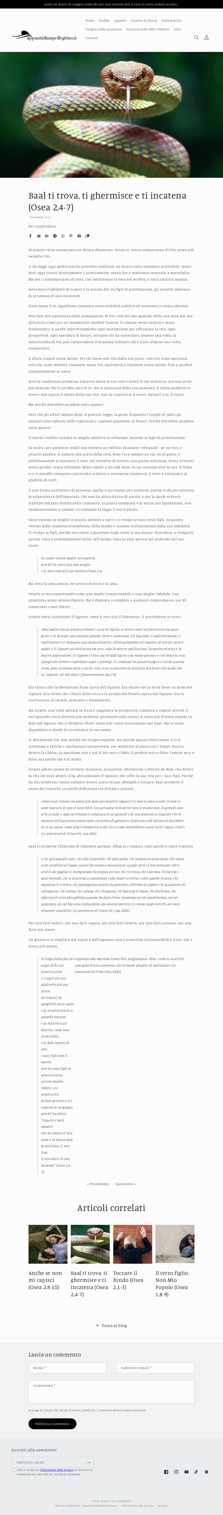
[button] (196, 37)
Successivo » (126, 1184)
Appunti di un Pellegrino (116, 1501)
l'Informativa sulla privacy (56, 1470)
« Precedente (98, 1184)
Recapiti (163, 1505)
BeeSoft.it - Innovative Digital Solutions (93, 1505)
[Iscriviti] (88, 1462)
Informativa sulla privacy (137, 1505)
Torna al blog (114, 1325)
